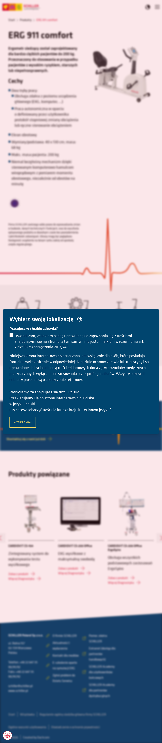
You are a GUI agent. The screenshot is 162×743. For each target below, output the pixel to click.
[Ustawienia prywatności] (7, 735)
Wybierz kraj (23, 422)
